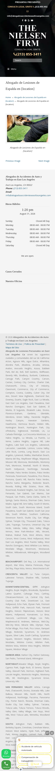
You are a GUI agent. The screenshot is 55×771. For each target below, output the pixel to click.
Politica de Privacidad (34, 344)
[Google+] (25, 20)
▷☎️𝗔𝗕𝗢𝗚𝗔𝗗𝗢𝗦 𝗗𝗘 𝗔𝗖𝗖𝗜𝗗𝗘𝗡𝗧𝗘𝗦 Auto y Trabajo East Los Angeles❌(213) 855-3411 (28, 36)
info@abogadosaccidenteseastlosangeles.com (28, 16)
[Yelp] (28, 20)
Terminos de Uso (14, 344)
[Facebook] (23, 20)
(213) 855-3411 (41, 7)
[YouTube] (32, 20)
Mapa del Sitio (12, 347)
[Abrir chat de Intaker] (20, 769)
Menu (13, 69)
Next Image (44, 160)
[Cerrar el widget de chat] (52, 733)
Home (8, 97)
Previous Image (13, 160)
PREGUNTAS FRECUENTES (27, 2)
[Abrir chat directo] (47, 733)
